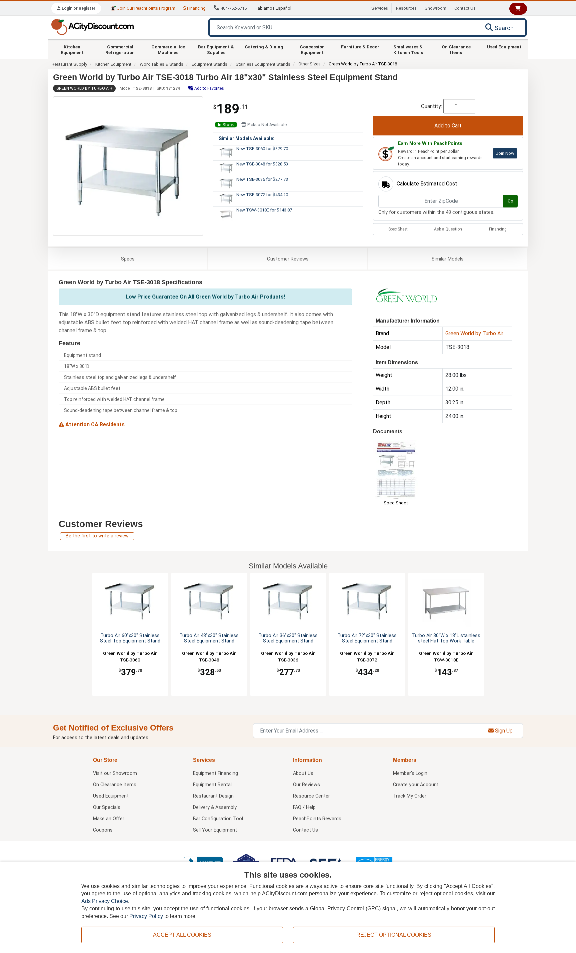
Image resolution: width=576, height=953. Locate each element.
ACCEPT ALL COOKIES (182, 935)
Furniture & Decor (360, 46)
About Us (303, 773)
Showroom (435, 8)
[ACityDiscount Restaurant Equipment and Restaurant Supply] (92, 26)
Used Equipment (504, 46)
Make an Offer (108, 819)
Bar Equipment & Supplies (216, 49)
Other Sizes (309, 63)
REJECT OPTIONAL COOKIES (393, 935)
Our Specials (106, 807)
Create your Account (416, 785)
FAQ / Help (304, 807)
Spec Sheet (398, 229)
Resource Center (311, 796)
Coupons (103, 830)
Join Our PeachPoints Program (145, 8)
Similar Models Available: (246, 138)
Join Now (505, 153)
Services (379, 8)
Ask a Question (448, 229)
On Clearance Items (456, 49)
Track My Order (409, 796)
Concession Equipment (312, 49)
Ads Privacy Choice (104, 901)
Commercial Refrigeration (120, 49)
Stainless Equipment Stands (263, 64)
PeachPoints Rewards (317, 819)
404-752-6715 (234, 8)
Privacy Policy (146, 916)
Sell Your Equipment (215, 830)
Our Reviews (306, 785)
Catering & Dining (264, 46)
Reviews (288, 259)
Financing (196, 8)
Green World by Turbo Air (84, 88)
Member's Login (410, 773)
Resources (406, 8)
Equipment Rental (212, 785)
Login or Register (78, 8)
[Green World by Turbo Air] (406, 295)
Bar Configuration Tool (218, 819)
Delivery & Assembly (215, 807)
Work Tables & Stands (161, 64)
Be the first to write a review (97, 536)
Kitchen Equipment (72, 49)
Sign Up (503, 731)
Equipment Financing (215, 773)
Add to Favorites (208, 88)
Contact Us (465, 8)
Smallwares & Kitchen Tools (408, 49)
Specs (128, 259)
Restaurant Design (213, 796)
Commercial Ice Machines (168, 49)
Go (510, 200)
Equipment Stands (209, 64)
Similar (448, 259)
